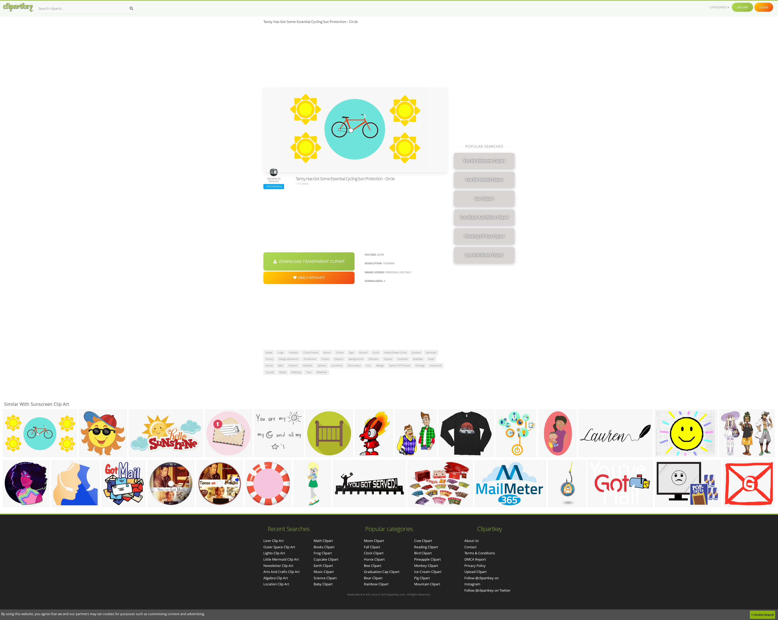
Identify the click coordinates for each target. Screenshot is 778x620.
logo (281, 352)
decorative (354, 365)
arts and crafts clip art (281, 571)
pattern (293, 365)
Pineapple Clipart (427, 559)
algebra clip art (275, 578)
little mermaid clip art (281, 559)
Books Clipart (324, 547)
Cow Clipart (423, 540)
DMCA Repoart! (311, 277)
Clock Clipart (374, 553)
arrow (269, 365)
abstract (431, 352)
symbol (416, 352)
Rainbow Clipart (376, 584)
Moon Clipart (374, 540)
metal (282, 372)
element (373, 359)
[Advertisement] (355, 57)
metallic (307, 365)
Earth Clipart (323, 565)
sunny (269, 359)
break (269, 352)
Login (763, 7)
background (356, 359)
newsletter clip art (278, 565)
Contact (470, 547)
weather (322, 372)
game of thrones (399, 365)
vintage (419, 365)
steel (431, 359)
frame (325, 359)
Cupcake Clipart (326, 559)
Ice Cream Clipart (427, 571)
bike (280, 365)
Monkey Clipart (426, 565)
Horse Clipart (374, 559)
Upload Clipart (475, 571)
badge (380, 365)
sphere (321, 365)
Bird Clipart (423, 553)
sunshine (336, 365)
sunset (270, 372)
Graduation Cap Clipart (382, 571)
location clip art (276, 584)
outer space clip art (279, 547)
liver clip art (273, 540)
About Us (471, 540)
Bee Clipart (372, 565)
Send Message (273, 186)
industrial (435, 365)
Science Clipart (325, 578)
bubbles (418, 359)
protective (310, 359)
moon (327, 352)
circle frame (310, 352)
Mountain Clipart (427, 584)
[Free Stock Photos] (17, 7)
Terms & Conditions (479, 553)
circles (340, 352)
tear (308, 372)
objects (338, 359)
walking (296, 372)
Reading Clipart (426, 547)
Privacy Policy (475, 565)
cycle (376, 352)
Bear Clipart (373, 578)
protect (293, 352)
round (363, 352)
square (388, 359)
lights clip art (274, 553)
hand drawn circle (395, 352)
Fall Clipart (372, 547)
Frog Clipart (323, 553)
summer (403, 359)
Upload (742, 7)
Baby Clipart (323, 584)
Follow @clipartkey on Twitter (487, 590)
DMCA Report (475, 559)
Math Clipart (323, 540)
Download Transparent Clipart (311, 261)
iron (368, 365)
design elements (288, 359)
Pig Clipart (422, 578)
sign (351, 352)
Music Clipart (324, 571)
